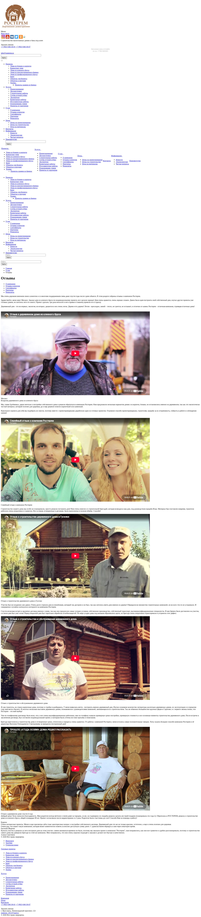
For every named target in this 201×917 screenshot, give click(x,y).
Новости (13, 133)
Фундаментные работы (19, 102)
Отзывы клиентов (17, 112)
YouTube (9, 843)
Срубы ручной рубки (18, 95)
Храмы (13, 83)
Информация (11, 131)
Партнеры (14, 116)
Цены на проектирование (20, 123)
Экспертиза (14, 97)
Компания (5, 898)
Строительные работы (19, 93)
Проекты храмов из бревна (25, 85)
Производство (11, 139)
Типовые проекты (8, 849)
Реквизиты (14, 118)
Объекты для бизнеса (18, 79)
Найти (4, 58)
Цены (8, 120)
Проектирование (17, 89)
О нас (8, 108)
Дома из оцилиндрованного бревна (24, 72)
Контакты (9, 129)
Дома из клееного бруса (19, 70)
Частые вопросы (16, 137)
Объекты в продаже (18, 81)
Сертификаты (15, 114)
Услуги (8, 87)
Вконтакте (10, 841)
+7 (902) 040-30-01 (8, 47)
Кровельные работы (18, 100)
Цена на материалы (18, 127)
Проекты (9, 64)
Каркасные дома (16, 68)
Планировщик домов (18, 104)
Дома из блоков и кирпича (20, 66)
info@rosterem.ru (7, 53)
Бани (12, 77)
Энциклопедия (16, 135)
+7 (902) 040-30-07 (23, 47)
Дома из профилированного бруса (23, 74)
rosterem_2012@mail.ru (10, 913)
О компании (15, 110)
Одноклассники (12, 845)
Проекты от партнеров (19, 106)
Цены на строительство (19, 125)
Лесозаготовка (16, 91)
